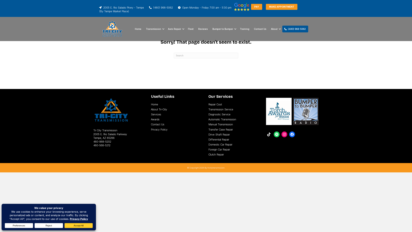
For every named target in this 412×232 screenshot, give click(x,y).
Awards (155, 119)
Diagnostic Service (219, 114)
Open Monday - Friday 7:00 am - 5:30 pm (206, 7)
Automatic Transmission (222, 119)
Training (244, 29)
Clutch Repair (216, 154)
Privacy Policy (159, 129)
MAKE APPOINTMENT (281, 6)
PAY (256, 6)
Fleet (191, 29)
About (274, 29)
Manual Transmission (220, 124)
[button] (163, 29)
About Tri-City (159, 109)
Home (138, 29)
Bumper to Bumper (222, 29)
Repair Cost (215, 104)
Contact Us (260, 29)
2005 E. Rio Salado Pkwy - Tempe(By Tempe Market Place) (121, 9)
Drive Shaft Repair (219, 134)
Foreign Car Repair (219, 149)
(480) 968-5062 (162, 7)
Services (156, 114)
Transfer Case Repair (220, 129)
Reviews (203, 29)
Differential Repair (218, 139)
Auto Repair (174, 29)
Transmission (153, 29)
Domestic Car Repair (220, 144)
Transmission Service (220, 109)
